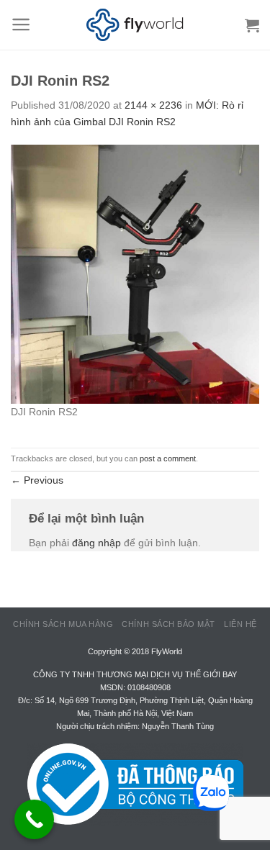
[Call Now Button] (34, 819)
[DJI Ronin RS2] (135, 273)
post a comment (168, 458)
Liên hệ (240, 624)
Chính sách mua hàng (63, 624)
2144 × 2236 (153, 105)
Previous (37, 480)
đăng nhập (96, 542)
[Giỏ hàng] (252, 25)
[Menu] (21, 24)
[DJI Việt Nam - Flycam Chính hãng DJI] (135, 25)
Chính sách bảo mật (168, 624)
